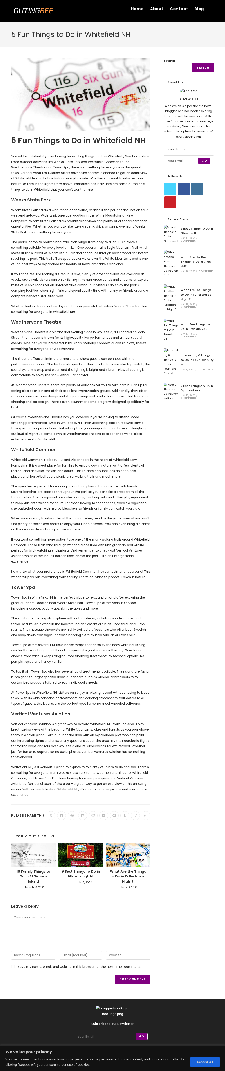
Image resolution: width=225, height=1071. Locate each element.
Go (204, 161)
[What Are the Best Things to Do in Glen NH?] (171, 264)
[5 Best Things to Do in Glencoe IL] (171, 234)
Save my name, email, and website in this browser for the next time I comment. (79, 966)
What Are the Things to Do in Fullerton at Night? (128, 876)
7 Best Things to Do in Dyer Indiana (197, 388)
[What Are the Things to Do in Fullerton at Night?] (171, 298)
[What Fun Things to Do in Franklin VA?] (171, 330)
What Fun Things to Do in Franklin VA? (195, 326)
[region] (112, 1058)
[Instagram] (197, 189)
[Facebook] (184, 189)
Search (169, 60)
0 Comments (188, 240)
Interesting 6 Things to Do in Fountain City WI (197, 360)
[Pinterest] (170, 202)
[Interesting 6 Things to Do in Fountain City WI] (171, 362)
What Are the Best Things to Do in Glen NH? (196, 262)
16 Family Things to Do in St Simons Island (33, 876)
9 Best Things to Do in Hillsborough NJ (81, 874)
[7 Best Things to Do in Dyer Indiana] (171, 392)
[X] (170, 189)
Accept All (205, 1062)
